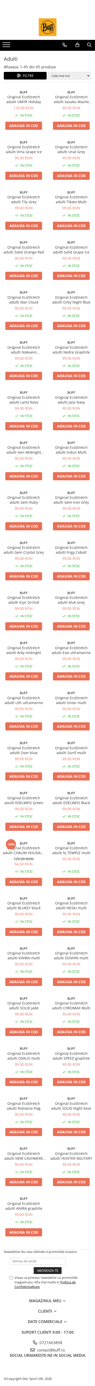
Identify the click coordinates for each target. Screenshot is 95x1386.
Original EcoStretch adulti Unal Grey (71, 149)
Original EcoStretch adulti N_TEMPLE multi (71, 850)
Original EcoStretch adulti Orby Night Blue (71, 300)
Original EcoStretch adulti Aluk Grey (71, 600)
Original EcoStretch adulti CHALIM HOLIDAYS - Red (24, 850)
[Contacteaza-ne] (64, 45)
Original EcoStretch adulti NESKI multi (71, 905)
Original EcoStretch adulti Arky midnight (23, 650)
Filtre (27, 75)
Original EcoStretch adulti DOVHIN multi (71, 955)
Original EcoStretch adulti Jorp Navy (71, 400)
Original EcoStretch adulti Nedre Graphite (71, 350)
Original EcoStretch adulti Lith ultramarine (24, 700)
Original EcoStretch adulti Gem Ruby (23, 500)
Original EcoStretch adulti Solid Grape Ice (71, 249)
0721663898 (50, 1342)
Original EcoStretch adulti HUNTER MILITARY (71, 1156)
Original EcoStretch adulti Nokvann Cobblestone (23, 350)
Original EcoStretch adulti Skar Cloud (23, 300)
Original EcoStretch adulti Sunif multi (71, 750)
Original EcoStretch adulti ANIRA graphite (23, 1206)
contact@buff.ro (50, 1349)
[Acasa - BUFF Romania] (47, 27)
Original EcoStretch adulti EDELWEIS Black (71, 800)
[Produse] (7, 46)
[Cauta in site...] (89, 45)
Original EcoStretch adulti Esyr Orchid (23, 600)
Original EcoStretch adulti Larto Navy (23, 400)
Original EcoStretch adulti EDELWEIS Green (23, 800)
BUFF (24, 92)
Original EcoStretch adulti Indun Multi (71, 450)
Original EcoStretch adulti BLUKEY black (24, 905)
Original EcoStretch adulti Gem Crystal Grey (24, 550)
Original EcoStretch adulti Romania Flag (24, 1106)
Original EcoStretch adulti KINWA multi (23, 955)
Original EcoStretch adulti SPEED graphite (71, 1056)
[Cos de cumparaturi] (77, 45)
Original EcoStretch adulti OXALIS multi (23, 1056)
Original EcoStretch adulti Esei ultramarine (71, 650)
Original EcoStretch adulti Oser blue (23, 750)
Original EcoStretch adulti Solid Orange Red (24, 249)
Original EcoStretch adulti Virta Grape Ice (24, 149)
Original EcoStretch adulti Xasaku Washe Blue (71, 99)
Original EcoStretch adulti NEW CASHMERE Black (23, 1156)
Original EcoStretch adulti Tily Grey (23, 199)
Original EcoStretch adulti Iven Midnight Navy (24, 450)
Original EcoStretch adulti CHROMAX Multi (71, 1005)
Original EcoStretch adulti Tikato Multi (71, 199)
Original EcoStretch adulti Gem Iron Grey (71, 500)
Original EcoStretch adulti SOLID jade (23, 1005)
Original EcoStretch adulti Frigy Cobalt (71, 550)
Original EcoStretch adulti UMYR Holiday (23, 99)
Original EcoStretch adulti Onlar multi (71, 700)
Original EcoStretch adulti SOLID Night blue (71, 1106)
